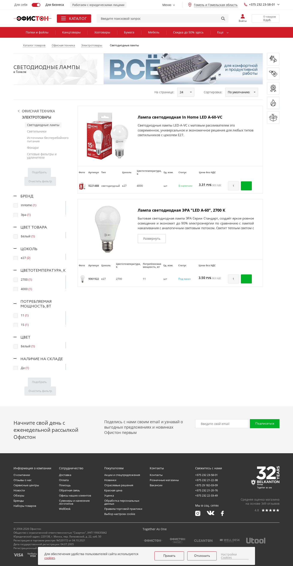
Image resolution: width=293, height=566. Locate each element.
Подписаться (264, 423)
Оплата (64, 480)
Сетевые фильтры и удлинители (42, 156)
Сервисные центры (26, 485)
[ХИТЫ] (273, 103)
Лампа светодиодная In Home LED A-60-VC (180, 117)
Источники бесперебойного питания (47, 139)
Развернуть (151, 238)
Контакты (156, 474)
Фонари (33, 148)
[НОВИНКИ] (273, 59)
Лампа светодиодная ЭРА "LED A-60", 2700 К (181, 210)
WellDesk (65, 508)
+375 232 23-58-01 (262, 4)
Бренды (19, 500)
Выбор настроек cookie (119, 513)
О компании (22, 474)
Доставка (65, 474)
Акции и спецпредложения (122, 474)
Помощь (65, 485)
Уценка (109, 495)
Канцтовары (71, 32)
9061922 (93, 279)
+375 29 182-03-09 (206, 485)
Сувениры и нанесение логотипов (74, 502)
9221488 (93, 186)
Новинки (110, 480)
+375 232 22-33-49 (206, 495)
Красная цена (113, 490)
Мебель (153, 32)
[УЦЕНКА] (273, 117)
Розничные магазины (164, 480)
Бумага (129, 32)
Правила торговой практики (123, 508)
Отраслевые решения (118, 485)
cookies (49, 558)
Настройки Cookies (229, 556)
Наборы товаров (25, 505)
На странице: (164, 92)
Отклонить (202, 556)
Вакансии (156, 485)
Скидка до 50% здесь (188, 32)
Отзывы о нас (23, 480)
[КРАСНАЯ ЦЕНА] (273, 74)
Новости (19, 490)
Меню (166, 5)
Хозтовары (102, 32)
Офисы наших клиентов (75, 495)
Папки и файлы (37, 32)
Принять (169, 556)
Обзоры (19, 495)
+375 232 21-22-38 (206, 480)
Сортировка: (213, 92)
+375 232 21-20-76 (206, 490)
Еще (220, 32)
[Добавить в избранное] (257, 186)
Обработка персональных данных (121, 502)
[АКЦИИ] (273, 88)
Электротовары (36, 117)
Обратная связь (69, 490)
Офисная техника (38, 111)
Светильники (37, 131)
